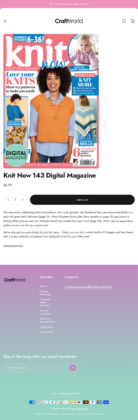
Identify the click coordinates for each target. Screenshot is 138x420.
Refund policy (53, 414)
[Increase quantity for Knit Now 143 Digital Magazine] (23, 200)
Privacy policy (40, 414)
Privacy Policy (47, 331)
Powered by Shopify (78, 408)
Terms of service (83, 414)
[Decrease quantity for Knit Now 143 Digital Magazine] (7, 200)
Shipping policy (97, 414)
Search (43, 286)
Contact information (67, 414)
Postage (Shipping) (45, 293)
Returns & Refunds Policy (47, 320)
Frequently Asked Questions (45, 302)
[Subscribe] (72, 367)
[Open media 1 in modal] (92, 40)
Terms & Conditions (45, 312)
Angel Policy (46, 326)
